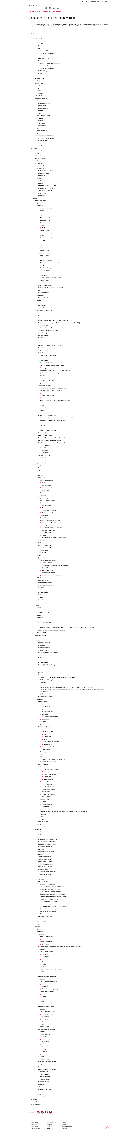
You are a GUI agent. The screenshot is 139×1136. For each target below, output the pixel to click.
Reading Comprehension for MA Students (50, 277)
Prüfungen (43, 757)
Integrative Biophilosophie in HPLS (49, 899)
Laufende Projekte (43, 353)
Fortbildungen (41, 195)
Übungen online (46, 944)
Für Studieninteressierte (44, 580)
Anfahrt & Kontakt (34, 1122)
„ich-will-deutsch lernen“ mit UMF (48, 383)
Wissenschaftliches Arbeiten (45, 655)
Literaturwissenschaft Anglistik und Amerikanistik (51, 233)
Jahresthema (43, 685)
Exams (42, 265)
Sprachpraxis (41, 253)
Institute (35, 198)
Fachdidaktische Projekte (46, 864)
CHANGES (44, 1051)
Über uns (40, 46)
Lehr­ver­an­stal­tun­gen (47, 570)
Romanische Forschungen (47, 991)
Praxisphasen (41, 657)
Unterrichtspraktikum (43, 338)
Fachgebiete (39, 205)
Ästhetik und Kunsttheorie (44, 856)
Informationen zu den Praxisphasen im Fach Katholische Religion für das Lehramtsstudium (63, 811)
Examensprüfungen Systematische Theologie (53, 759)
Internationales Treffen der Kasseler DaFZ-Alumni (50, 345)
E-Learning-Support (41, 168)
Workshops (41, 120)
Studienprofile (41, 645)
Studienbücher (42, 600)
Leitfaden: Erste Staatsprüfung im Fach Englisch (50, 287)
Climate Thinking (39, 83)
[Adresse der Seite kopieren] (50, 1113)
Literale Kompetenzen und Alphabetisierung (49, 440)
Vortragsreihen (42, 123)
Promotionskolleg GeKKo (41, 98)
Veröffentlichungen (43, 71)
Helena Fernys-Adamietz (48, 794)
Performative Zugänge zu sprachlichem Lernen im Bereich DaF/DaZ (55, 428)
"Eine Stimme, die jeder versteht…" (48, 380)
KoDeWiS (42, 403)
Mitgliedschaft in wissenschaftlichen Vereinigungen (55, 565)
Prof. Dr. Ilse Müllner (47, 706)
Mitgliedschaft (42, 105)
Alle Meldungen (46, 228)
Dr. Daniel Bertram (46, 781)
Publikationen (47, 736)
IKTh (37, 637)
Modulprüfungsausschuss (45, 582)
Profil (34, 33)
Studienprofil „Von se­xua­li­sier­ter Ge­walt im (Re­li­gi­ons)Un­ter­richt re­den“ (58, 677)
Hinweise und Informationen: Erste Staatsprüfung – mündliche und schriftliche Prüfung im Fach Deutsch (67, 627)
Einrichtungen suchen (35, 1124)
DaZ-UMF (42, 410)
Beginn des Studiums (40, 151)
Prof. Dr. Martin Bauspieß (46, 480)
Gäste (37, 128)
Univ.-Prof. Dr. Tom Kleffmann (47, 547)
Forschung (35, 76)
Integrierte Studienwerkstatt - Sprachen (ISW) (51, 969)
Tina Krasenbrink (46, 796)
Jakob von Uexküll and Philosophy (49, 901)
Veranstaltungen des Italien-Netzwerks (50, 63)
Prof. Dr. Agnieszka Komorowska (48, 981)
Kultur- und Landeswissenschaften (47, 1061)
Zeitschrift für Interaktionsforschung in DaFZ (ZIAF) (53, 420)
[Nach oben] (107, 1127)
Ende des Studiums (39, 155)
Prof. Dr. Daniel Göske (45, 243)
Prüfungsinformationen (46, 218)
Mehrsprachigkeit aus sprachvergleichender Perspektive (52, 438)
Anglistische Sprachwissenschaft (46, 208)
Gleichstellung (38, 36)
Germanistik (38, 605)
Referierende (45, 452)
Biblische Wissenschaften (44, 478)
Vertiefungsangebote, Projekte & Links (50, 520)
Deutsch (107, 1)
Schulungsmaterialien (44, 173)
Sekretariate (41, 470)
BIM (39, 290)
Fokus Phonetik (42, 433)
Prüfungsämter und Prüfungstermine (47, 841)
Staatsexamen (42, 597)
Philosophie (38, 829)
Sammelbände (42, 125)
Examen (42, 540)
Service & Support (39, 166)
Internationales (38, 38)
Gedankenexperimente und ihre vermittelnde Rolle (52, 894)
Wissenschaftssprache (44, 455)
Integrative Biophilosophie (45, 882)
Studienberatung (42, 333)
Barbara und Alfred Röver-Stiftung (45, 138)
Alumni (38, 343)
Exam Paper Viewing (45, 268)
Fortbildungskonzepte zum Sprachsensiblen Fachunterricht (55, 400)
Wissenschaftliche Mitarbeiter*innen (51, 741)
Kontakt (40, 73)
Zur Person (45, 483)
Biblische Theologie (43, 701)
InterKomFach (43, 408)
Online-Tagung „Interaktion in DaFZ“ (47, 415)
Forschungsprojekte (47, 488)
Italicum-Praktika (44, 51)
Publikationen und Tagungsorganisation (52, 989)
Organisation (36, 161)
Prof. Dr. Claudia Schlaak (46, 951)
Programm (43, 457)
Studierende (39, 837)
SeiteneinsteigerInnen (45, 378)
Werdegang (45, 959)
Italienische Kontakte (43, 58)
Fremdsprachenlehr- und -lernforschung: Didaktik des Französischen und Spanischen (60, 946)
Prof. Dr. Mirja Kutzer (47, 731)
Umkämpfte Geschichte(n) (45, 1089)
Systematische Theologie (44, 545)
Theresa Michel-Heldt (47, 711)
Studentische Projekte (43, 360)
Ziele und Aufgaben (43, 108)
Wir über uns (39, 93)
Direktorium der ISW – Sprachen (46, 188)
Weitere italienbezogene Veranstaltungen (50, 65)
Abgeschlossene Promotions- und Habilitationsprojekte (56, 508)
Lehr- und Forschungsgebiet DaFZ (43, 310)
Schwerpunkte (40, 879)
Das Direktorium (42, 468)
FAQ (37, 924)
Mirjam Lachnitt (48, 744)
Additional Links (44, 280)
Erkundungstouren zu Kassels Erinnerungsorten (52, 365)
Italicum (40, 48)
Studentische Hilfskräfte (48, 786)
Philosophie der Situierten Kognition (49, 909)
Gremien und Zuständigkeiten (45, 696)
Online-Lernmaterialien (48, 939)
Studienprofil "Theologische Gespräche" (52, 527)
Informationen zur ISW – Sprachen (47, 185)
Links (41, 816)
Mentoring (41, 1084)
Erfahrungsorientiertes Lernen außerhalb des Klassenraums (55, 370)
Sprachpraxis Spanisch (46, 941)
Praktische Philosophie (44, 869)
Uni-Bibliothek (49, 1124)
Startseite (40, 43)
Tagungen (41, 118)
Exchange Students (43, 297)
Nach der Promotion (41, 145)
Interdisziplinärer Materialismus (48, 871)
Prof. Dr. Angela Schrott (46, 1034)
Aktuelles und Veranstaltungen (48, 884)
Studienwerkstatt (46, 532)
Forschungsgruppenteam (48, 789)
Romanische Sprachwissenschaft (46, 1029)
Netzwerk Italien (40, 41)
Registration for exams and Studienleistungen (52, 263)
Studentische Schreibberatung (48, 355)
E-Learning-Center (40, 178)
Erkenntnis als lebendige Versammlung (50, 889)
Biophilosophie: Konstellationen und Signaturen (52, 886)
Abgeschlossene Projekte (44, 385)
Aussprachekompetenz (46, 358)
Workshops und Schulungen (45, 170)
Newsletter (41, 348)
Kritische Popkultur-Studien (41, 96)
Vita (43, 503)
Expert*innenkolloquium (48, 395)
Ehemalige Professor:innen (45, 557)
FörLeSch (42, 375)
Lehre (37, 88)
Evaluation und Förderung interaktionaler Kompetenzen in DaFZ (56, 418)
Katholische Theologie (40, 635)
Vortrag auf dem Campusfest (49, 368)
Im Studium (38, 153)
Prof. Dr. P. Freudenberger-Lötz (48, 500)
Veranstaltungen (42, 61)
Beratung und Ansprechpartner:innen (47, 839)
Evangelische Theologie (41, 463)
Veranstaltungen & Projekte (43, 115)
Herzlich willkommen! (41, 313)
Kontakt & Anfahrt (44, 230)
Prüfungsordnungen (43, 595)
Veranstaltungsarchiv (43, 612)
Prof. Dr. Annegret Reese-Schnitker (51, 769)
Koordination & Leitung (44, 103)
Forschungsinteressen (47, 1014)
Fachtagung (45, 393)
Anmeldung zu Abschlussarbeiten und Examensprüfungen (57, 512)
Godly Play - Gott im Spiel (48, 530)
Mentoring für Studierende (45, 585)
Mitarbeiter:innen (44, 493)
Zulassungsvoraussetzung (45, 285)
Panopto (48, 1128)
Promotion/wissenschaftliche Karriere (44, 135)
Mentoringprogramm (43, 292)
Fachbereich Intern (95, 1)
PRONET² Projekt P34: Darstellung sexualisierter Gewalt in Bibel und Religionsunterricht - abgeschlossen (66, 687)
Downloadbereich (44, 325)
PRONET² (44, 535)
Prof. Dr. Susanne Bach (46, 238)
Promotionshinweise (41, 130)
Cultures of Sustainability (44, 859)
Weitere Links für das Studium (46, 851)
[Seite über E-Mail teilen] (38, 1113)
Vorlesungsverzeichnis (51, 1122)
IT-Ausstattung (42, 193)
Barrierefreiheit (65, 1124)
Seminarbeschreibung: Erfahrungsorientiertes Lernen (55, 373)
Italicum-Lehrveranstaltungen (47, 53)
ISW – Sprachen (40, 180)
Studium (35, 148)
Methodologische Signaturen (47, 904)
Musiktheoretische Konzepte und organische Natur (53, 906)
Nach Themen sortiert (40, 158)
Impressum (64, 1128)
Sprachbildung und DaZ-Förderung (47, 430)
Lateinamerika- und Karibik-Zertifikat (47, 1069)
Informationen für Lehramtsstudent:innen (48, 625)
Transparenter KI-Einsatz (67, 1126)
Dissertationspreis (43, 140)
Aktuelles (38, 113)
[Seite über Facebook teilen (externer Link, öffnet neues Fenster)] (46, 1113)
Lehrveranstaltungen (43, 335)
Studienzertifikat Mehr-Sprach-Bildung (48, 330)
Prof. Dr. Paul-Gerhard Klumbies (48, 560)
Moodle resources (44, 275)
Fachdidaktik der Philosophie (45, 861)
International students (45, 270)
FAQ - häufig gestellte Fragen (47, 328)
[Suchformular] (82, 2)
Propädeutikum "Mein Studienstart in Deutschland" (53, 388)
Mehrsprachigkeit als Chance (46, 435)
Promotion (39, 143)
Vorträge (44, 447)
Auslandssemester (45, 1076)
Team (41, 215)
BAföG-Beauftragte (43, 592)
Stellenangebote (34, 1126)
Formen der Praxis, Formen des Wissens (50, 891)
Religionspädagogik (43, 498)
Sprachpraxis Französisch (47, 936)
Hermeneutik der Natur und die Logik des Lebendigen (53, 896)
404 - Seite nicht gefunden (55, 11)
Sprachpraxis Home (45, 255)
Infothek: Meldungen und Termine (45, 610)
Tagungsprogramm (45, 445)
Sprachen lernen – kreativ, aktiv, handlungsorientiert (51, 443)
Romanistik (37, 926)
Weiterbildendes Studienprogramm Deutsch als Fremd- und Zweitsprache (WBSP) (59, 323)
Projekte (38, 350)
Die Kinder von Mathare (48, 525)
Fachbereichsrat (39, 163)
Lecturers (42, 273)
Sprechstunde (41, 175)
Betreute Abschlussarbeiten (49, 510)
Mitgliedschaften (46, 490)
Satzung (40, 110)
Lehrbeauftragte (46, 719)
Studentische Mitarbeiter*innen (50, 716)
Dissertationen (46, 806)
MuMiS (42, 405)
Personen (38, 300)
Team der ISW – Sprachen (45, 190)
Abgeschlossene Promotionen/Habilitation (53, 575)
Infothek (42, 225)
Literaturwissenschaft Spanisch (46, 1006)
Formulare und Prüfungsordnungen (47, 844)
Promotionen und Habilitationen (50, 1054)
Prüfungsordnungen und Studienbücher (48, 652)
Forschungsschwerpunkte (41, 81)
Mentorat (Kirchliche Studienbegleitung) (48, 665)
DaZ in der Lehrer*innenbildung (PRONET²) (51, 390)
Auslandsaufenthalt (43, 1071)
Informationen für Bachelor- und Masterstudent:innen (51, 630)
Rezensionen (45, 994)
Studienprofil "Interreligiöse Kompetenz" (50, 680)
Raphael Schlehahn (47, 694)
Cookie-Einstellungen (35, 1128)
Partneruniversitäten (45, 1079)
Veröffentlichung (46, 485)
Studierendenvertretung (44, 590)
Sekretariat (43, 495)
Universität (31, 11)
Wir (37, 667)
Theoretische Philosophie (44, 874)
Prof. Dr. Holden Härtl (45, 213)
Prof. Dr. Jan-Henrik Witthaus (47, 1011)
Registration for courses (46, 260)
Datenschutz (64, 1122)
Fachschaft (41, 849)
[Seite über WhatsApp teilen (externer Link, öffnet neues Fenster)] (42, 1113)
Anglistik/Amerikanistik (40, 200)
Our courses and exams (46, 258)
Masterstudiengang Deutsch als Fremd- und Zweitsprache (53, 320)
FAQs (41, 55)
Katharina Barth (46, 791)
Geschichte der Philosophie (45, 866)
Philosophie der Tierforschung (48, 911)
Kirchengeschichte (43, 543)
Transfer (38, 90)
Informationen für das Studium (44, 622)
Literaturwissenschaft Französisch (47, 976)
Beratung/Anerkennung (44, 1066)
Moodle (48, 1126)
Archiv (41, 423)
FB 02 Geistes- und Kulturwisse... (42, 11)
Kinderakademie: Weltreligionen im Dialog (52, 523)
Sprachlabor (43, 223)
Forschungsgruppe (47, 804)
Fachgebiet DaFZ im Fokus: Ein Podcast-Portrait (52, 363)
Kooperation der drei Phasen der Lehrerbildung (54, 537)
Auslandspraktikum (45, 1074)
